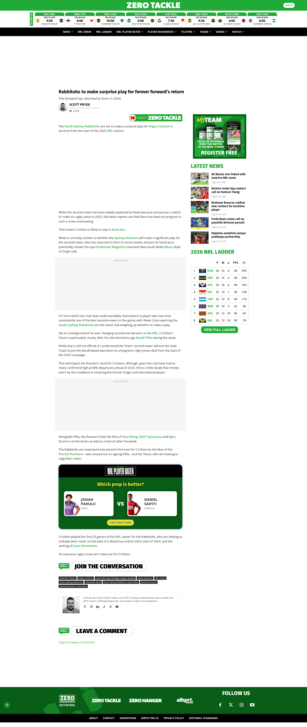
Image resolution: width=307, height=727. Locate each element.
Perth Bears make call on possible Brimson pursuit (227, 220)
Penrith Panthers (71, 454)
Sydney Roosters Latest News (73, 586)
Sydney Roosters (126, 238)
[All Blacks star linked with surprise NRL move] (200, 179)
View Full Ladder (219, 330)
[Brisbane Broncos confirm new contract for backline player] (200, 207)
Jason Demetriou (85, 546)
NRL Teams (160, 578)
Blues (169, 247)
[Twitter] (230, 705)
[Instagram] (93, 607)
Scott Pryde (79, 104)
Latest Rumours (145, 578)
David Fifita (144, 338)
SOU (210, 313)
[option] (49, 19)
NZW (210, 270)
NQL (210, 320)
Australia (118, 229)
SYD (210, 285)
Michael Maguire (111, 247)
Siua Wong (130, 437)
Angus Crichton (160, 126)
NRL (110, 131)
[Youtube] (118, 607)
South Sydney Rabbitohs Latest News (121, 582)
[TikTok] (105, 607)
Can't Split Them (120, 522)
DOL (210, 292)
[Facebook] (86, 607)
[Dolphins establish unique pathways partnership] (200, 237)
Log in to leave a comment (77, 642)
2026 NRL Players (68, 578)
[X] (112, 607)
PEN (210, 277)
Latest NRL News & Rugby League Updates (115, 578)
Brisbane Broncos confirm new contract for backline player (228, 206)
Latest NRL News (93, 582)
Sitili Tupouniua (150, 437)
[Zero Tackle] (153, 5)
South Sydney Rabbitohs (82, 126)
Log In (289, 5)
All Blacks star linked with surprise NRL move (228, 176)
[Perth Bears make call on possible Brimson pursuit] (200, 223)
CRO (210, 299)
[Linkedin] (99, 607)
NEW (210, 306)
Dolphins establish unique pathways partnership (228, 234)
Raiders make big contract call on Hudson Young (228, 190)
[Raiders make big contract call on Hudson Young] (200, 193)
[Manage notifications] (7, 705)
